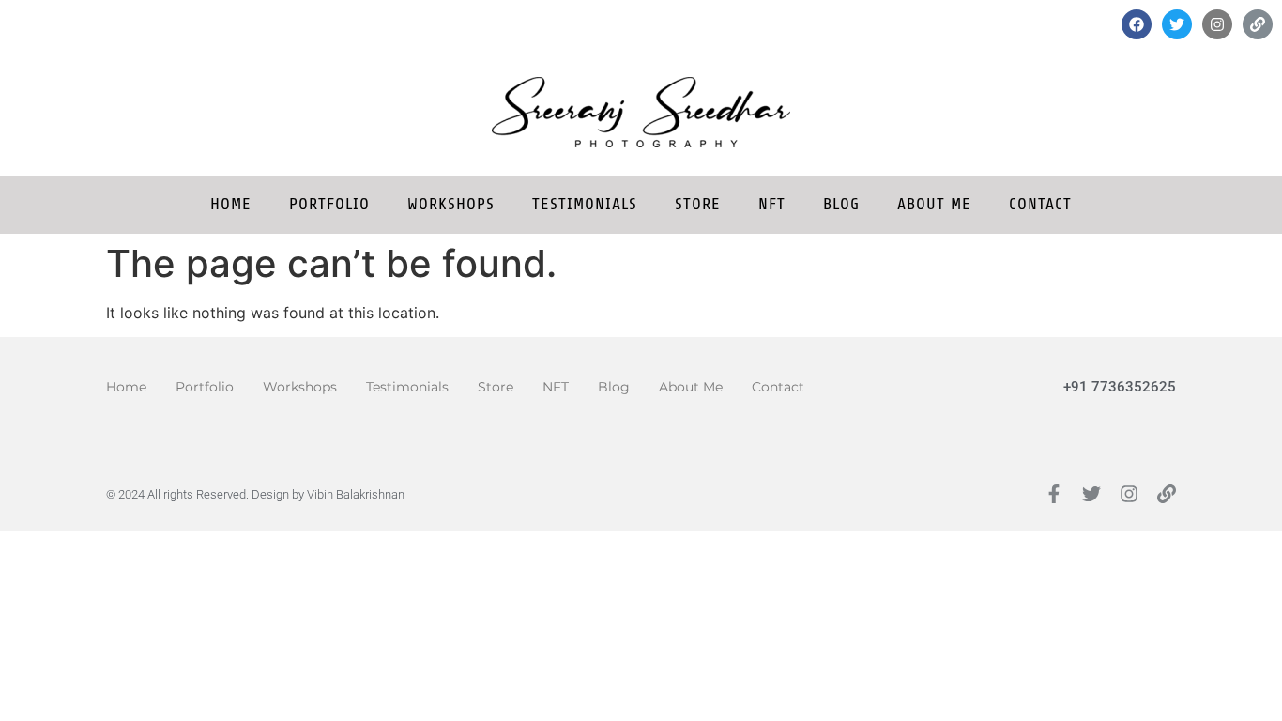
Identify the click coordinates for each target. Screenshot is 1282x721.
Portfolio (329, 204)
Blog (841, 204)
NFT (772, 204)
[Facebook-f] (1054, 493)
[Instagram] (1217, 24)
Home (231, 204)
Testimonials (584, 204)
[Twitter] (1177, 24)
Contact (1040, 204)
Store (698, 204)
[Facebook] (1137, 24)
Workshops (451, 204)
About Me (934, 204)
